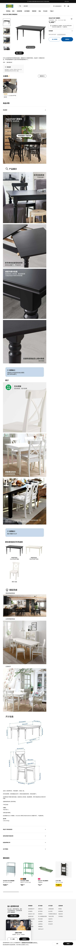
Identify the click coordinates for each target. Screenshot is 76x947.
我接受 (68, 943)
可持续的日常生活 (52, 914)
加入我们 (50, 911)
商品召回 (60, 914)
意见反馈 (50, 924)
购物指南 (40, 926)
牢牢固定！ (61, 916)
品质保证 (40, 924)
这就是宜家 (51, 909)
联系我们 (40, 914)
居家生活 (50, 921)
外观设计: (6, 95)
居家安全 (40, 909)
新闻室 (60, 909)
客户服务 (40, 911)
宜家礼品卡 (40, 929)
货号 (4, 62)
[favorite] (71, 18)
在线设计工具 (31, 914)
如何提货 (51, 31)
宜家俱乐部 (30, 916)
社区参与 (50, 919)
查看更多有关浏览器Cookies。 (30, 942)
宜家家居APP (31, 909)
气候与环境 (51, 916)
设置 (57, 943)
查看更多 (13, 912)
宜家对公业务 (31, 919)
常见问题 (40, 919)
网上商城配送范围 (42, 916)
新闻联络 (60, 911)
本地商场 (30, 911)
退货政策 (40, 921)
